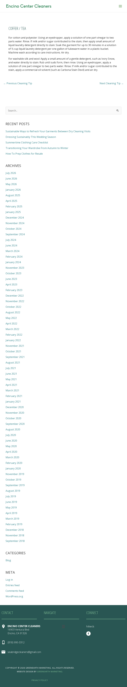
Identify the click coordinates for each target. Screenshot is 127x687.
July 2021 (11, 368)
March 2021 (12, 390)
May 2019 (11, 507)
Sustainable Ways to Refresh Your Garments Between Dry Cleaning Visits (48, 131)
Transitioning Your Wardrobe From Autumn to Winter (37, 148)
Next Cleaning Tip (112, 83)
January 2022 (13, 340)
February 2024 (14, 256)
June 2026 (11, 178)
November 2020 (15, 412)
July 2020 (11, 435)
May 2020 (11, 446)
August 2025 (13, 195)
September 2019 (15, 485)
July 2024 (11, 240)
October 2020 (13, 418)
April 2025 (11, 201)
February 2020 (14, 463)
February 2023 (14, 290)
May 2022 (11, 318)
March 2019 (12, 518)
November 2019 (15, 474)
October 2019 (13, 479)
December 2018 (15, 530)
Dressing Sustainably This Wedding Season (31, 137)
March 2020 (12, 457)
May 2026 (11, 184)
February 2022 (14, 334)
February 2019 (14, 524)
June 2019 (11, 502)
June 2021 (11, 373)
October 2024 (13, 228)
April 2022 (11, 323)
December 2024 (15, 217)
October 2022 (13, 306)
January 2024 (13, 262)
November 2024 (15, 223)
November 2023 (15, 267)
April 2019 (11, 513)
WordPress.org (14, 596)
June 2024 (11, 245)
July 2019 (11, 496)
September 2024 (15, 234)
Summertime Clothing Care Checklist (27, 142)
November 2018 (15, 535)
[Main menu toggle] (120, 6)
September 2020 (15, 424)
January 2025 (13, 212)
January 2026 (13, 189)
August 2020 (13, 429)
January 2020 (13, 468)
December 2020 (15, 407)
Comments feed (15, 591)
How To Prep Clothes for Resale (24, 153)
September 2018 (15, 541)
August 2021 (13, 362)
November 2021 (15, 346)
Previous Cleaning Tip (17, 83)
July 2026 (11, 173)
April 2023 (11, 284)
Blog (8, 560)
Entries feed (13, 585)
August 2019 (13, 490)
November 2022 (15, 301)
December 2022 (15, 295)
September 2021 (15, 357)
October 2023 (13, 273)
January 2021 (13, 401)
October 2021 (13, 351)
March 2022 (12, 329)
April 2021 (11, 385)
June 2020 (11, 440)
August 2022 (13, 312)
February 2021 (14, 396)
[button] (63, 626)
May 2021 (11, 379)
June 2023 (11, 279)
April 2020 (11, 451)
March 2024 (12, 251)
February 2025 (14, 206)
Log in (9, 579)
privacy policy (40, 680)
